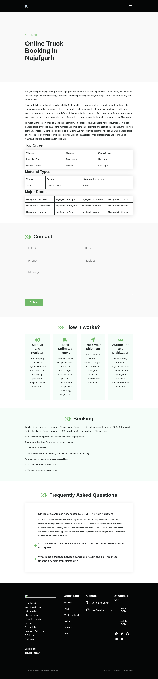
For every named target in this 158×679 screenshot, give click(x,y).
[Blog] (26, 34)
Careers (68, 627)
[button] (130, 6)
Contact (67, 633)
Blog (33, 34)
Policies (107, 670)
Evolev (67, 621)
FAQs (66, 609)
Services (68, 602)
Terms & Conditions (123, 670)
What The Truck (71, 615)
